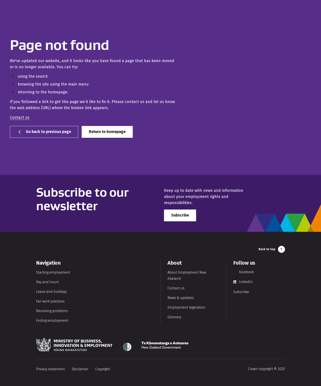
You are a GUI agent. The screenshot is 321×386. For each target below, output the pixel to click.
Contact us (19, 117)
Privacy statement (50, 369)
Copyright (102, 369)
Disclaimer (80, 369)
